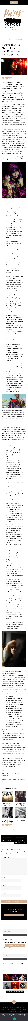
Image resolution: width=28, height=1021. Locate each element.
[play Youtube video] (14, 401)
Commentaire (5, 857)
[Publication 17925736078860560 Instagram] (23, 985)
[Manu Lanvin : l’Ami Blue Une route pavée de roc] (23, 977)
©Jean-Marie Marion (8, 198)
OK (14, 1019)
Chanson (15, 829)
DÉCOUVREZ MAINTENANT (14, 914)
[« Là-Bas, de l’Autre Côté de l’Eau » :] (7, 985)
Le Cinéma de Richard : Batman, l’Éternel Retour (20, 840)
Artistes (10, 829)
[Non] (26, 1017)
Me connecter (13, 947)
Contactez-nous (12, 1009)
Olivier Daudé (19, 39)
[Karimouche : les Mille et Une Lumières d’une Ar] (15, 977)
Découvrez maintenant (15, 945)
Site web (3, 893)
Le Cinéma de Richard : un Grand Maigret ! (7, 839)
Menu (14, 2)
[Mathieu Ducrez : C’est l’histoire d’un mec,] (7, 977)
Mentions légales (16, 1011)
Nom (3, 877)
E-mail (3, 885)
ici (2, 781)
